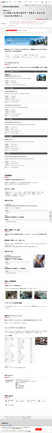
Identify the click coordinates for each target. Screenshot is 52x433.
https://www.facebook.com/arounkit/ (17, 165)
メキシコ (36, 23)
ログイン (49, 5)
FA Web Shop (42, 2)
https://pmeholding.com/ (15, 130)
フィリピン (23, 23)
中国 (11, 22)
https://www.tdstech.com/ (15, 99)
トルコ (32, 23)
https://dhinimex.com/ (15, 148)
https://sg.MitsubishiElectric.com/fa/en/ (18, 84)
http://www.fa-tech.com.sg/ (16, 113)
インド (28, 23)
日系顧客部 (25, 55)
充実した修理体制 (16, 57)
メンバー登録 (45, 5)
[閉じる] (50, 429)
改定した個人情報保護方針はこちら (17, 428)
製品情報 (20, 2)
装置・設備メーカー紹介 (34, 55)
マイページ (39, 5)
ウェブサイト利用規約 (27, 431)
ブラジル (11, 25)
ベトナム (11, 23)
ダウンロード (30, 2)
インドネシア (44, 22)
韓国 (14, 22)
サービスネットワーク (17, 55)
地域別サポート (4, 23)
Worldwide (46, 2)
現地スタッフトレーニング (26, 57)
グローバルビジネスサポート (21, 416)
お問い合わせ (34, 5)
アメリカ (41, 23)
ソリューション (15, 2)
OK (38, 429)
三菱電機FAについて (28, 5)
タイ (39, 22)
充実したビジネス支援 (22, 30)
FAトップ (11, 2)
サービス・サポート (24, 2)
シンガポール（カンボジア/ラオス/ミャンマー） (28, 22)
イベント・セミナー (36, 2)
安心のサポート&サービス (12, 30)
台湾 (17, 22)
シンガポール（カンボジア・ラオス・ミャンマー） (13, 418)
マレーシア (17, 23)
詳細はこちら (7, 366)
